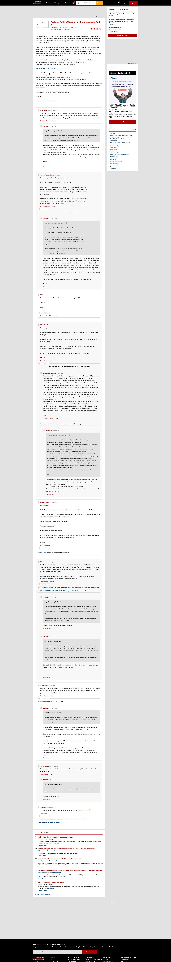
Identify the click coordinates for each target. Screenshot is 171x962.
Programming (113, 158)
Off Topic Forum (114, 163)
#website (54, 101)
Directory (105, 959)
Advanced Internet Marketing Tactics (49, 822)
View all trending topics (42, 894)
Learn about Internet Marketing (94, 959)
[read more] (56, 843)
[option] (122, 97)
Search (99, 3)
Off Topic (51, 839)
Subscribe (67, 29)
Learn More (122, 122)
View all (134, 129)
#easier (44, 101)
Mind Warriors (114, 156)
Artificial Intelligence (115, 137)
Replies (40, 845)
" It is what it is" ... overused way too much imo (55, 837)
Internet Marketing (55, 872)
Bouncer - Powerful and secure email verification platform (122, 105)
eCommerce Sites (115, 153)
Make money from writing (45, 701)
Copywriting (113, 151)
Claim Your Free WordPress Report (50, 316)
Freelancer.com (125, 959)
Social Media (113, 147)
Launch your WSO (122, 35)
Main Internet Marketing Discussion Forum (121, 135)
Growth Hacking (114, 146)
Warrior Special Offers (74, 959)
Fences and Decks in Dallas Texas (46, 68)
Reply (40, 855)
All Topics (112, 133)
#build (38, 101)
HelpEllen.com (42, 552)
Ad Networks (113, 140)
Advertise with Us (97, 16)
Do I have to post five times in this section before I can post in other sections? (66, 848)
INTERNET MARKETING (57, 29)
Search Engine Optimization (117, 139)
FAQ (52, 959)
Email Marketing (114, 144)
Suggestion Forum (115, 168)
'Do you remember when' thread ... (51, 882)
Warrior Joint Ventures (116, 161)
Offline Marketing (115, 149)
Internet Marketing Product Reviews (119, 154)
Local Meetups (114, 165)
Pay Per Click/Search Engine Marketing (120, 142)
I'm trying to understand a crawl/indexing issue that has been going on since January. (70, 870)
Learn (67, 3)
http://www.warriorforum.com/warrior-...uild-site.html (53, 77)
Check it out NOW (81, 819)
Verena (112, 24)
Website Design (114, 160)
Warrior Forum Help (115, 166)
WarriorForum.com (115, 29)
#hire (49, 101)
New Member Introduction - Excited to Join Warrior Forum (60, 859)
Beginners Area (53, 851)
